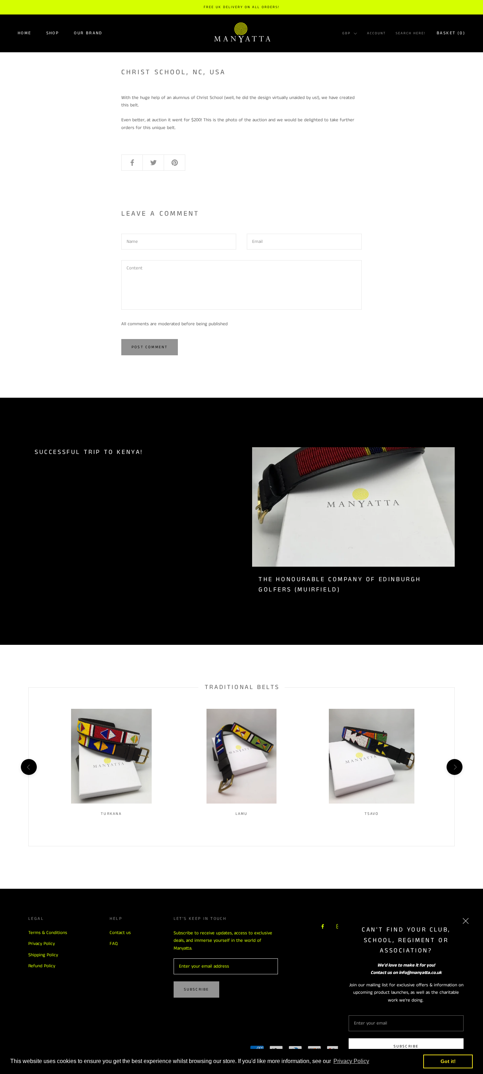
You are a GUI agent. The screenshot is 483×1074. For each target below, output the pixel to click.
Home (24, 33)
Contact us (120, 932)
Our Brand (88, 33)
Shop (52, 33)
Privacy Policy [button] (351, 1061)
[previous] (28, 767)
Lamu (241, 814)
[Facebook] (322, 926)
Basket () (451, 33)
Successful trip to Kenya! (89, 452)
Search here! (410, 33)
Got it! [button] (448, 1061)
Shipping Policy (43, 955)
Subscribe (406, 1046)
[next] (454, 767)
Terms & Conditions (47, 932)
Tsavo (372, 814)
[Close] (465, 921)
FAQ (114, 943)
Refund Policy (41, 966)
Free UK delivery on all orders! (241, 7)
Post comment (150, 347)
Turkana (111, 814)
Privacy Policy (41, 943)
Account (376, 33)
